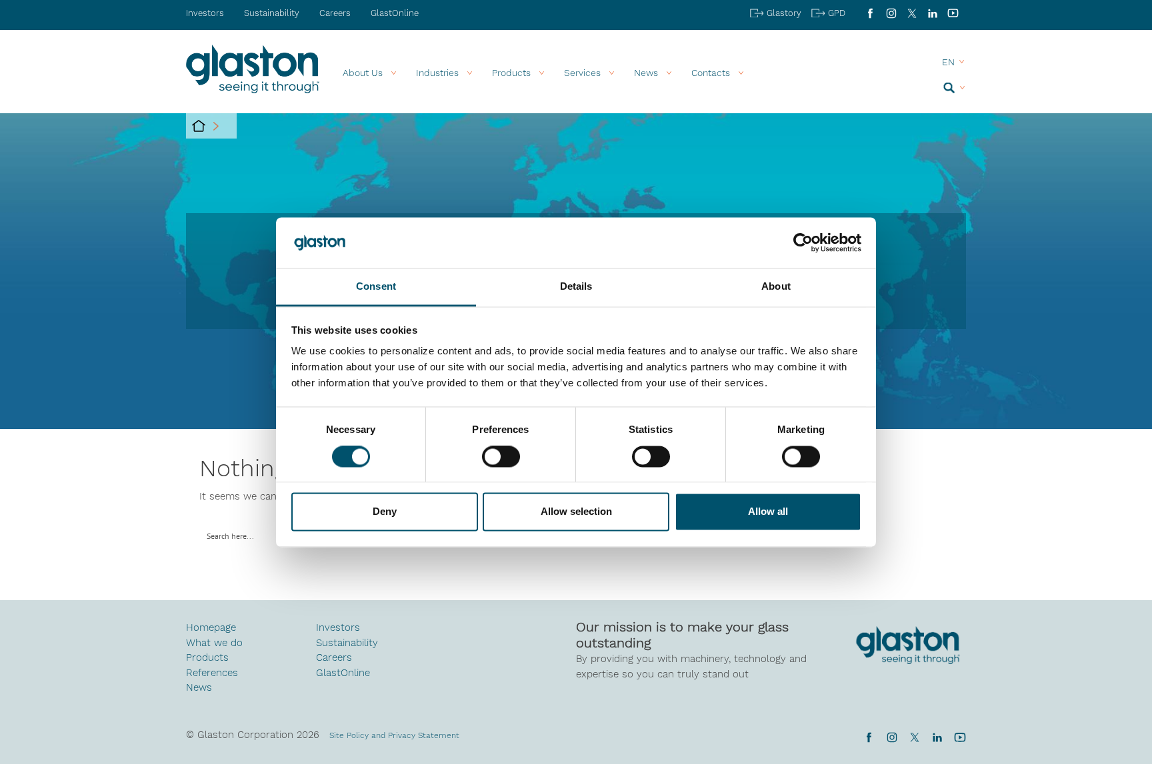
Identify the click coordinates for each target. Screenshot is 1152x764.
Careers (335, 13)
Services (582, 72)
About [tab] (776, 286)
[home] (199, 126)
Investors (205, 13)
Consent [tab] (376, 286)
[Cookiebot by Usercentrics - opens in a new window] (803, 242)
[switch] (501, 457)
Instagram (891, 13)
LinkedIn (932, 13)
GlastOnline (395, 13)
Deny (385, 512)
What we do (214, 643)
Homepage (211, 627)
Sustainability (271, 13)
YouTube (953, 13)
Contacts (710, 72)
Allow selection (576, 512)
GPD (836, 13)
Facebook (870, 13)
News (199, 687)
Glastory (784, 13)
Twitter (914, 737)
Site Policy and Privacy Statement (394, 735)
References (212, 673)
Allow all (768, 512)
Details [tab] (576, 286)
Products (511, 72)
